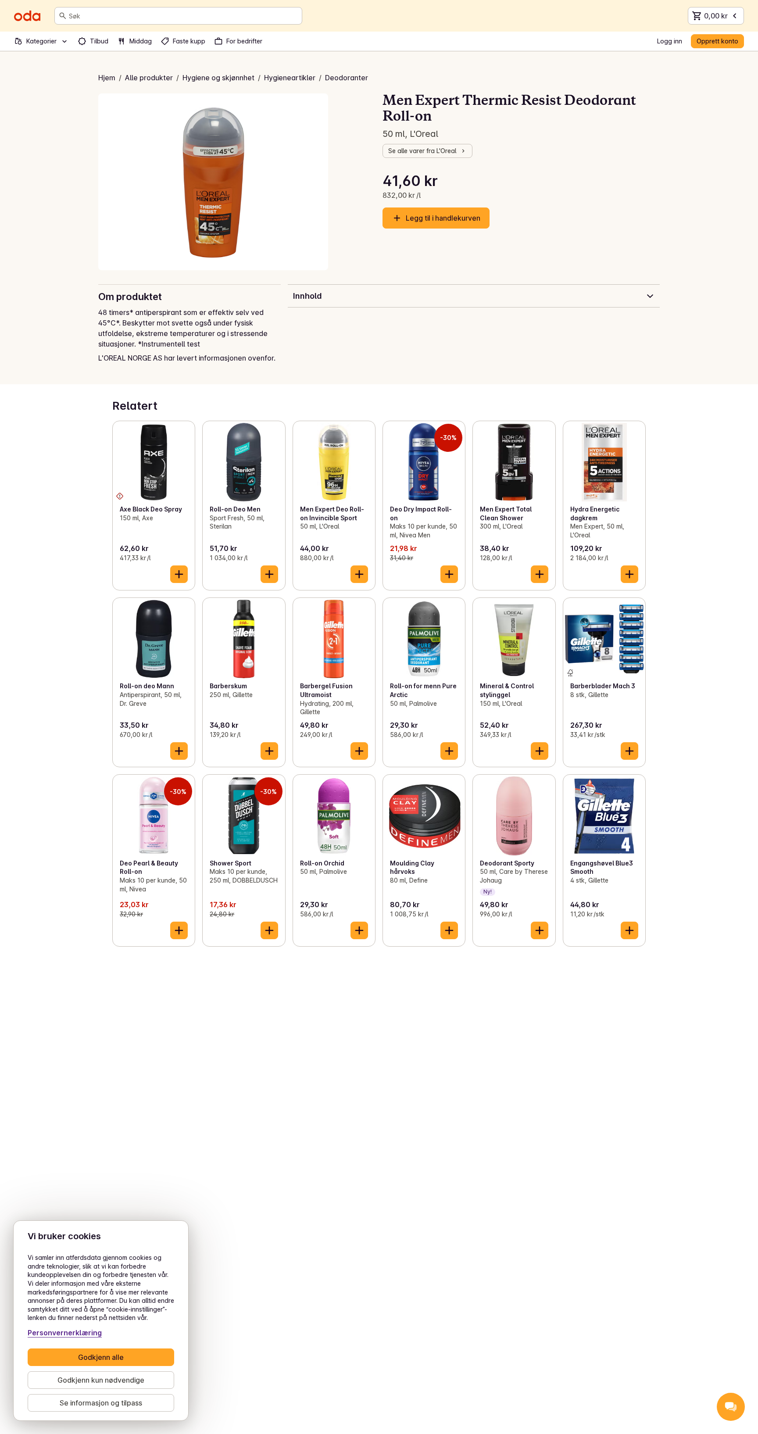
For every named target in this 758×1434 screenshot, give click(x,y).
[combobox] (183, 15)
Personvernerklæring (65, 1332)
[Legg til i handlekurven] (179, 574)
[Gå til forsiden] (27, 16)
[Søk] (62, 15)
